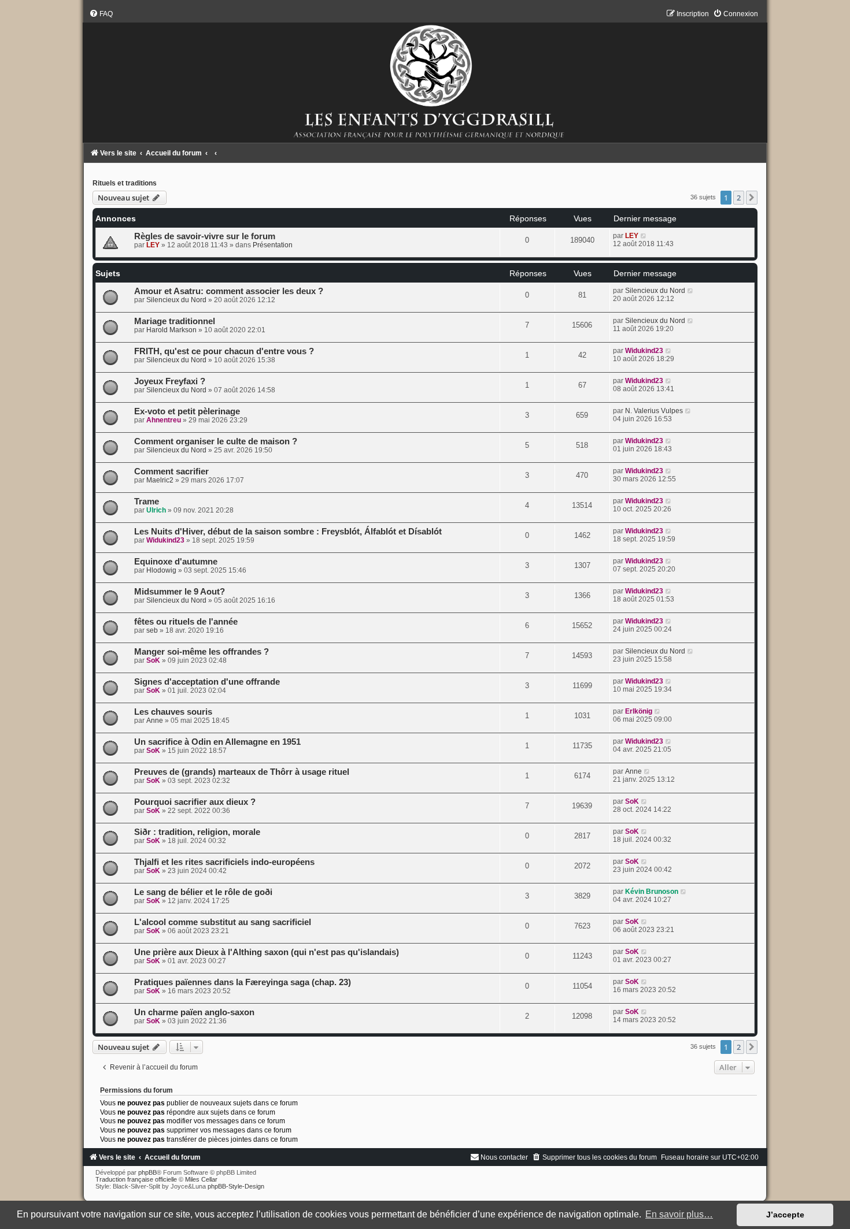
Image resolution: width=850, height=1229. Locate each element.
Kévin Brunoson (651, 892)
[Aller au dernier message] (644, 236)
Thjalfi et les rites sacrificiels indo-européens (224, 862)
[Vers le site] (425, 76)
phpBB (147, 1172)
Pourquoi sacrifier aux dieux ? (195, 802)
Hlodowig (161, 570)
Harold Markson (171, 330)
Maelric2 (159, 480)
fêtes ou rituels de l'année (186, 621)
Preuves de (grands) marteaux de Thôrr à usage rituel (241, 772)
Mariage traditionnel (174, 321)
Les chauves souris (173, 711)
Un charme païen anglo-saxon (194, 1012)
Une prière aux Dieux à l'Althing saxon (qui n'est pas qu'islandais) (266, 952)
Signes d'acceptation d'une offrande (207, 681)
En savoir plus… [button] (679, 1214)
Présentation (273, 245)
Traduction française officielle (136, 1179)
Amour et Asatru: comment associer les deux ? (228, 291)
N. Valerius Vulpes (654, 411)
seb (152, 630)
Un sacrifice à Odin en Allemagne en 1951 (217, 742)
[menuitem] (101, 14)
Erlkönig (638, 711)
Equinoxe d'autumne (175, 561)
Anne (154, 720)
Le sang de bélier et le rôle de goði (203, 892)
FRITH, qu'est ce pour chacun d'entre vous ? (224, 351)
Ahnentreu (163, 420)
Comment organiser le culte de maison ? (215, 441)
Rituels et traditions (125, 183)
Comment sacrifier (171, 471)
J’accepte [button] (785, 1214)
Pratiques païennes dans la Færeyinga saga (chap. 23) (242, 982)
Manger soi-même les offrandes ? (201, 651)
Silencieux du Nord (176, 300)
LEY (153, 245)
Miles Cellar (201, 1179)
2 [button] (739, 197)
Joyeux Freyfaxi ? (169, 381)
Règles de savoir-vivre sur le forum (204, 236)
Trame (146, 501)
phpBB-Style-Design (236, 1186)
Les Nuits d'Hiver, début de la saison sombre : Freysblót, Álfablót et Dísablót (288, 531)
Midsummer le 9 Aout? (179, 591)
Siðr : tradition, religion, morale (197, 832)
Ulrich (156, 510)
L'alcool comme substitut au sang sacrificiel (222, 922)
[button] (751, 198)
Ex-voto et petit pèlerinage (187, 411)
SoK (153, 660)
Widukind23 (644, 351)
